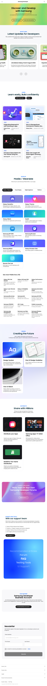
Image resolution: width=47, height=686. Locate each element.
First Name (7, 641)
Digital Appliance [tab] (29, 190)
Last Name (27, 641)
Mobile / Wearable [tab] (7, 190)
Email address (8, 634)
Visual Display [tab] (18, 190)
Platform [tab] (40, 190)
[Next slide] (26, 74)
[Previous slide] (21, 74)
